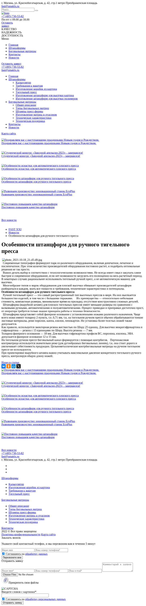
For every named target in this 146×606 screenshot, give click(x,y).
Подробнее (8, 149)
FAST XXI (15, 229)
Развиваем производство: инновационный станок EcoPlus (36, 194)
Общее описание (26, 105)
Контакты (14, 54)
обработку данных (36, 553)
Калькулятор (23, 82)
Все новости (9, 220)
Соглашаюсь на (27, 553)
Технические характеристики (33, 117)
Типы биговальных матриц (32, 108)
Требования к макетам (29, 85)
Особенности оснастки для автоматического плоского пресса (38, 168)
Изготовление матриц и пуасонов (36, 114)
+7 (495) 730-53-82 (12, 16)
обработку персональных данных (45, 599)
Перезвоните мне (12, 557)
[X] (18, 366)
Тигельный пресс (26, 92)
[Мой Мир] (13, 366)
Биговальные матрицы (22, 51)
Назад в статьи (10, 362)
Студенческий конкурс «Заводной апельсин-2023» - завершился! (40, 155)
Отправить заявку (12, 602)
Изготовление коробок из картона (36, 88)
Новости (14, 57)
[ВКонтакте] (3, 366)
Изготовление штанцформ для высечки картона (45, 95)
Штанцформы (17, 48)
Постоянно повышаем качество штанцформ (27, 207)
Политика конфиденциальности (20, 534)
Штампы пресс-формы (29, 111)
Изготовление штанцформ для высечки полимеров (47, 98)
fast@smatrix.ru (10, 6)
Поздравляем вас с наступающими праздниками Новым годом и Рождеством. (48, 143)
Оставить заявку (7, 24)
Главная (13, 44)
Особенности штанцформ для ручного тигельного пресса (36, 181)
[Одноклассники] (8, 366)
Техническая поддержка (30, 121)
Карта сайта (8, 133)
